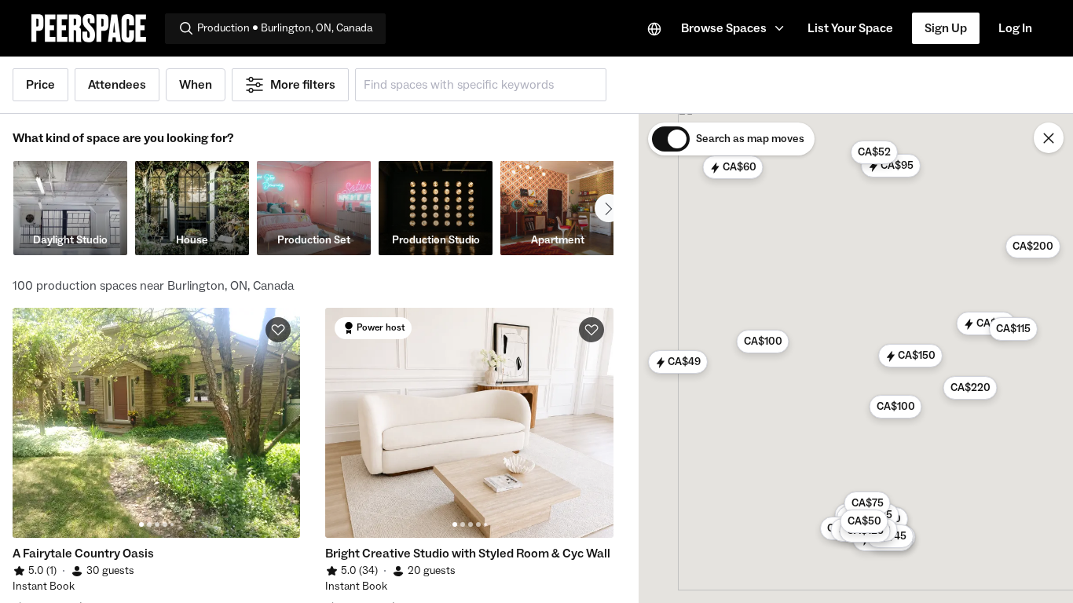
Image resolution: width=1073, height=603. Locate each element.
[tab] (141, 524)
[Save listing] (278, 329)
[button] (735, 28)
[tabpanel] (156, 423)
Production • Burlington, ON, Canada (284, 28)
